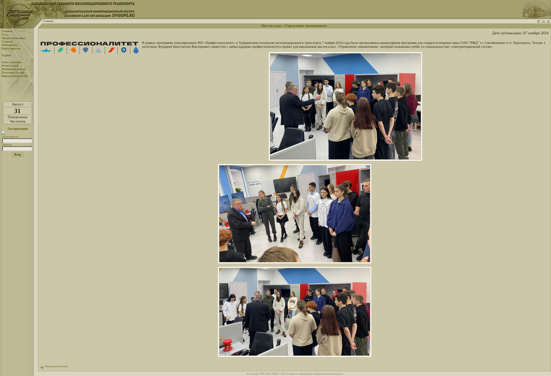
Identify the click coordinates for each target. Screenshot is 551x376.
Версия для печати (56, 366)
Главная (48, 21)
